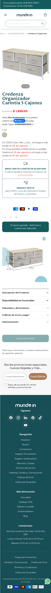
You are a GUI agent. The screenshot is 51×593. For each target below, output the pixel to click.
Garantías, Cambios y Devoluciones (25, 473)
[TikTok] (40, 418)
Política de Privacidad (25, 482)
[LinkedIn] (25, 418)
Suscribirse (38, 376)
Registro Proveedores (25, 454)
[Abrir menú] (5, 15)
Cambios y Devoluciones (15, 562)
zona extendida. (25, 175)
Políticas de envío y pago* (16, 315)
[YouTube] (25, 425)
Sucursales (26, 497)
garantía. (19, 353)
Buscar (25, 444)
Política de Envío (39, 562)
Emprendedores (25, 511)
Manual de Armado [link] (25, 338)
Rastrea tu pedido (25, 507)
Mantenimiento (10, 322)
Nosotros (25, 440)
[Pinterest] (33, 418)
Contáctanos (25, 449)
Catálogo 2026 (25, 502)
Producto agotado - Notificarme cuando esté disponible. (25, 226)
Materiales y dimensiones (15, 308)
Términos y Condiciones (25, 567)
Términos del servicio (25, 468)
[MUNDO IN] (25, 405)
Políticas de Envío (25, 477)
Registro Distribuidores (25, 458)
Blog (25, 516)
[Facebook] (11, 418)
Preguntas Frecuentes (25, 557)
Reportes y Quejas (25, 463)
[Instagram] (18, 418)
